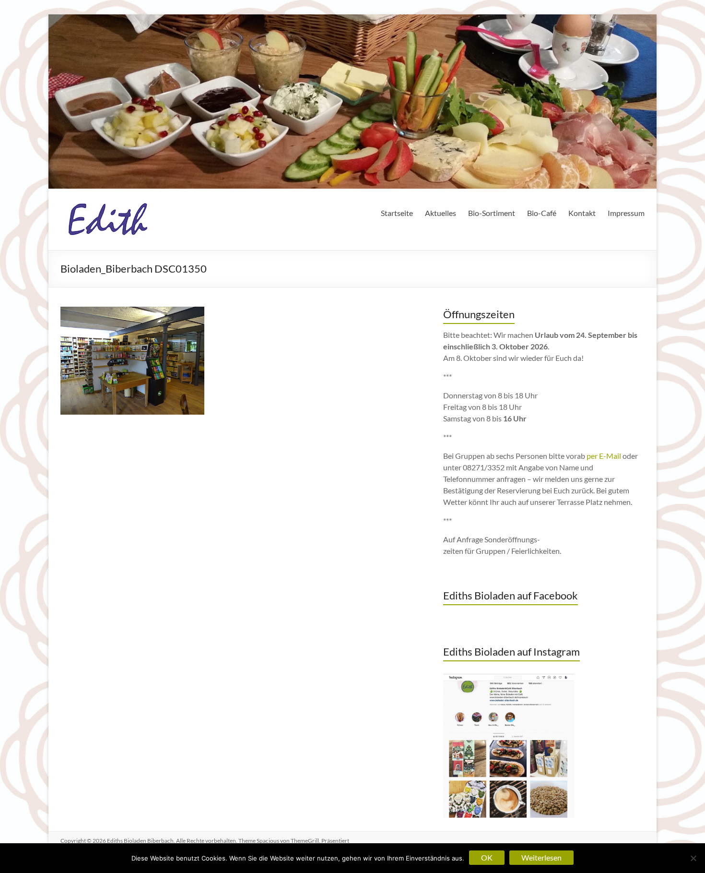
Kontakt (582, 212)
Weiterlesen (541, 857)
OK (487, 857)
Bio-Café (541, 212)
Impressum (626, 212)
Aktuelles (440, 212)
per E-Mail (604, 455)
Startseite (397, 212)
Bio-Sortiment (491, 212)
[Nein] (693, 858)
